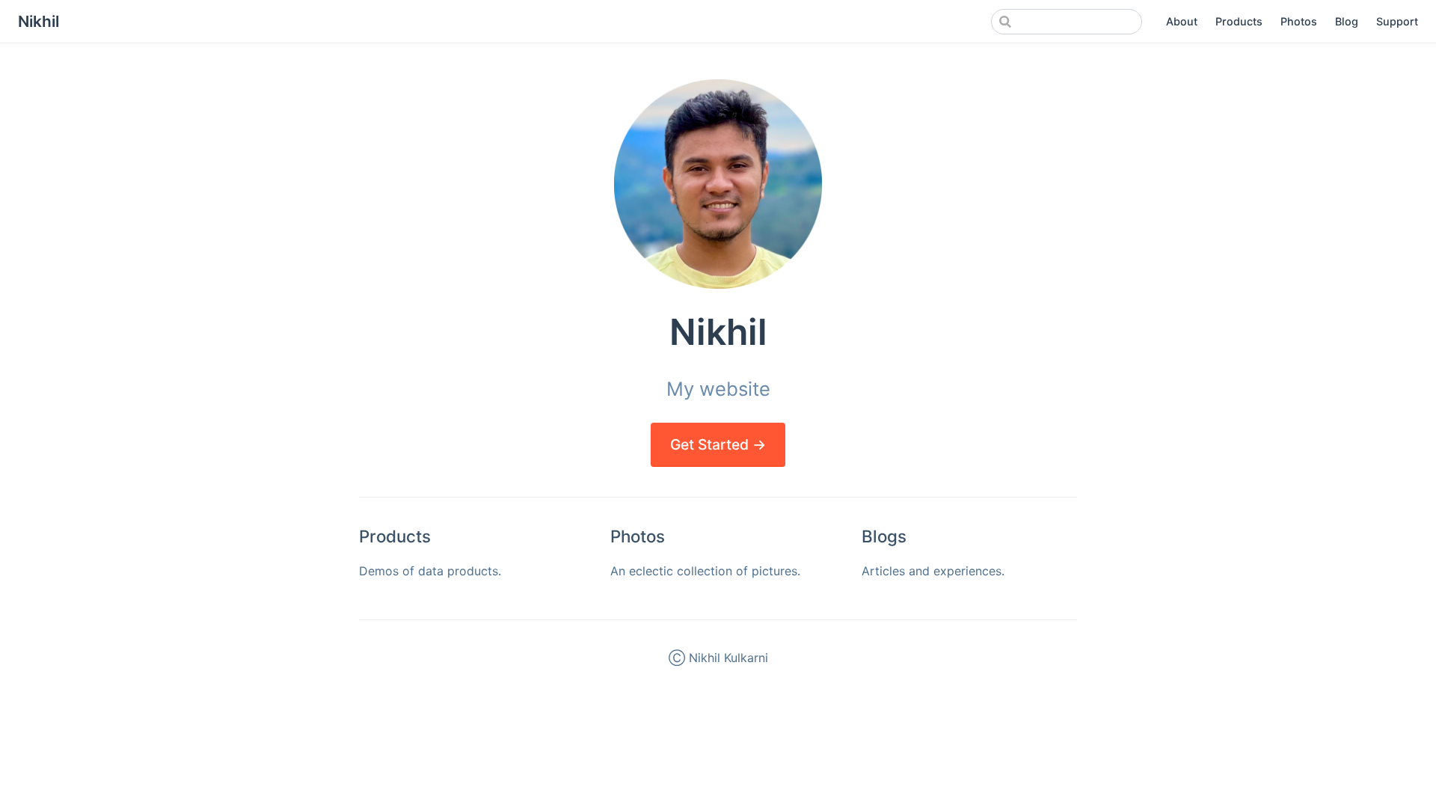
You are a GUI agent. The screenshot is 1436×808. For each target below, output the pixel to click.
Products (1238, 21)
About (1181, 21)
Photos (1298, 21)
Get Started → (718, 444)
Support (1397, 21)
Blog (1346, 21)
